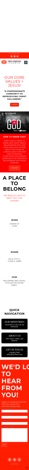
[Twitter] (14, 56)
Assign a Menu (14, 463)
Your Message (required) (7, 427)
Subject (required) (5, 420)
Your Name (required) (6, 408)
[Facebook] (11, 56)
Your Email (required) (6, 414)
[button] (26, 62)
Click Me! (14, 168)
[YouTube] (17, 56)
